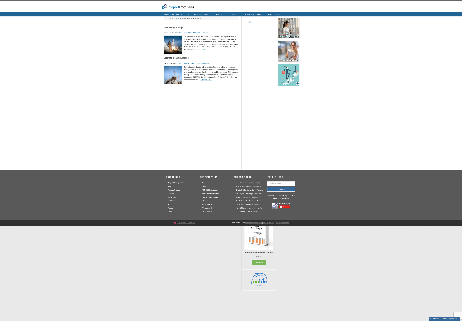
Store (170, 212)
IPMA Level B (207, 204)
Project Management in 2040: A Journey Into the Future (249, 208)
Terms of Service (282, 223)
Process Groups (174, 190)
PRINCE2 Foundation (210, 190)
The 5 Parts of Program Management (249, 183)
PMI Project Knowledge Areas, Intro (248, 194)
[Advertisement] (259, 306)
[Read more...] (207, 49)
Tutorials (171, 194)
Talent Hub (172, 197)
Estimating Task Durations (176, 58)
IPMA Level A (207, 201)
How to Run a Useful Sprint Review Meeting (249, 201)
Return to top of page (186, 223)
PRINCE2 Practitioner (210, 197)
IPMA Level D (207, 212)
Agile (169, 186)
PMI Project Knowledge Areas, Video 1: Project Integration (249, 204)
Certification (172, 201)
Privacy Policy (268, 223)
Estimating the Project (174, 27)
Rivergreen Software (253, 223)
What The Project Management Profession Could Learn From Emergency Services (249, 186)
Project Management (175, 183)
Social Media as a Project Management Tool (249, 197)
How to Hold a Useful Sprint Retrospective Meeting (249, 190)
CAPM (204, 186)
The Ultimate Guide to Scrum (246, 212)
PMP (203, 183)
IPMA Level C (207, 208)
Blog (169, 204)
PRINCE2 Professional (210, 194)
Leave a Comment (202, 32)
